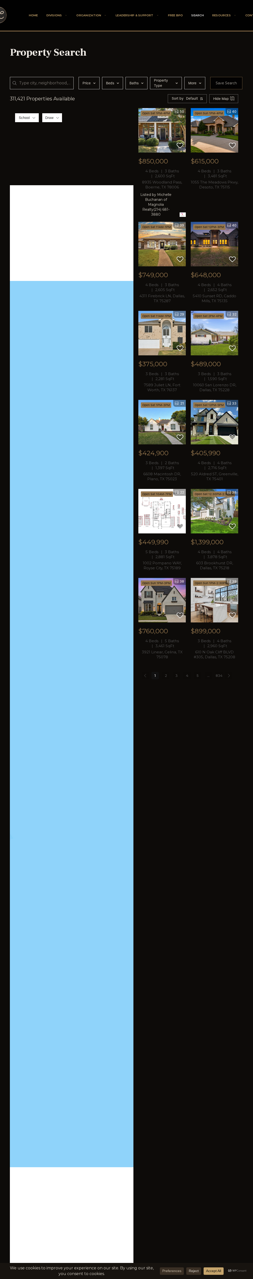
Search (197, 15)
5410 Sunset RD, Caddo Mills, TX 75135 (214, 298)
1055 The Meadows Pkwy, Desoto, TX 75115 (214, 184)
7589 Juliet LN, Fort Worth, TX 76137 (162, 387)
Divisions (54, 15)
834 (219, 675)
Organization (88, 15)
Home (33, 15)
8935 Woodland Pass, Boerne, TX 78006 (162, 184)
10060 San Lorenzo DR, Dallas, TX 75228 (214, 387)
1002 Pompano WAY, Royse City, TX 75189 (162, 565)
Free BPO (175, 15)
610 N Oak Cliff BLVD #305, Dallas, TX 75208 (214, 654)
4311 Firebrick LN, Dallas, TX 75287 (162, 298)
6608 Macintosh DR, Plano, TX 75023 (162, 476)
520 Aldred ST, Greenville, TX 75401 (214, 476)
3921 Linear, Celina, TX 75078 (162, 654)
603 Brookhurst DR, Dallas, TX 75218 (214, 565)
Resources (221, 15)
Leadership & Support (134, 15)
